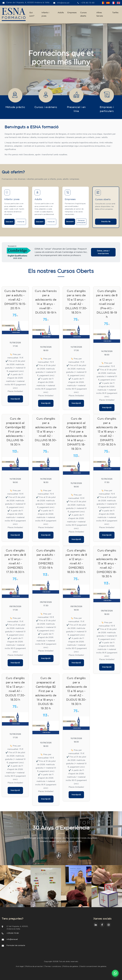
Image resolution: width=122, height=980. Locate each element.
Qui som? (31, 14)
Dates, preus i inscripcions (103, 252)
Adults (61, 13)
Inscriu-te (20, 221)
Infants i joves (45, 14)
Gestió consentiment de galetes (93, 966)
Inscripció (15, 399)
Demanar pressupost (81, 221)
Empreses (72, 13)
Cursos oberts (83, 14)
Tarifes (115, 13)
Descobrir (9, 221)
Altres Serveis (99, 14)
